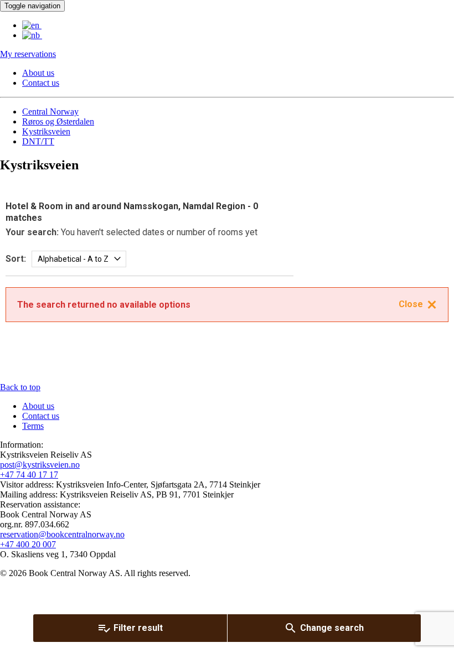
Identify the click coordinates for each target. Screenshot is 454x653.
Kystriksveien (46, 131)
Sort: (16, 258)
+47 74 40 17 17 (29, 474)
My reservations (28, 54)
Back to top (20, 387)
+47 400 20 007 (28, 544)
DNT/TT (38, 141)
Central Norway (50, 111)
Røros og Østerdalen (58, 121)
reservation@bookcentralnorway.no (62, 534)
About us (38, 72)
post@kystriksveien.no (40, 464)
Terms (33, 426)
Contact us (40, 82)
